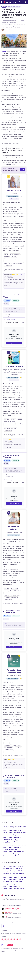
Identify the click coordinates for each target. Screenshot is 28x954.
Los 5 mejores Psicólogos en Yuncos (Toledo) (15, 832)
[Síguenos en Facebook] (2, 939)
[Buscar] (19, 2)
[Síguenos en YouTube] (14, 939)
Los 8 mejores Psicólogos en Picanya (12, 886)
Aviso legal (14, 950)
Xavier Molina (7, 30)
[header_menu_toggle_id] (1, 2)
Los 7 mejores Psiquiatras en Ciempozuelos (14, 845)
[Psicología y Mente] (10, 2)
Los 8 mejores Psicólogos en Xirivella (12, 871)
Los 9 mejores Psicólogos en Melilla (12, 830)
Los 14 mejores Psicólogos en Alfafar (12, 881)
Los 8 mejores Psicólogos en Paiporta (13, 879)
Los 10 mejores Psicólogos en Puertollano (14, 835)
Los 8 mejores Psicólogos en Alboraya (13, 866)
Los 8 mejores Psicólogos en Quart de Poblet (15, 877)
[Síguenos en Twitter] (5, 939)
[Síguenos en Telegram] (17, 939)
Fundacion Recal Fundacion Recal (14, 671)
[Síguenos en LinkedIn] (8, 939)
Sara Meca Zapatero (14, 366)
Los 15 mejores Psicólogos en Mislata (12, 868)
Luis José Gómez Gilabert (14, 528)
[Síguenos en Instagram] (11, 939)
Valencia (3, 51)
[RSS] (20, 939)
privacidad (19, 950)
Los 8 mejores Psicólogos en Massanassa (13, 888)
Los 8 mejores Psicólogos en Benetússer (13, 851)
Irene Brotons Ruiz (14, 190)
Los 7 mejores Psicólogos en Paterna (12, 884)
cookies (3, 951)
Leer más (6, 287)
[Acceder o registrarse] (25, 2)
